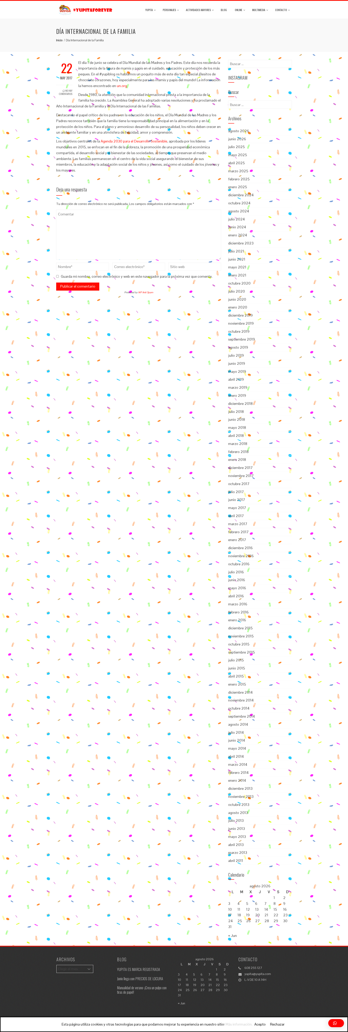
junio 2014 (236, 740)
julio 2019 (236, 355)
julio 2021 (236, 251)
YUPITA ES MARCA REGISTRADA (138, 969)
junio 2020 (237, 299)
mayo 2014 (237, 748)
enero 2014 (237, 780)
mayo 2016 (237, 588)
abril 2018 (236, 435)
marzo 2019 (237, 387)
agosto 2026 (238, 131)
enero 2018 (237, 459)
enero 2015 (237, 684)
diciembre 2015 (240, 628)
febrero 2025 (239, 179)
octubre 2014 (239, 708)
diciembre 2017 (240, 467)
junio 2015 (236, 668)
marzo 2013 (237, 852)
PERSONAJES (169, 10)
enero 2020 (237, 307)
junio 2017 (236, 499)
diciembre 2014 (240, 692)
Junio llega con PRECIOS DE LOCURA (140, 978)
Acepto (260, 1024)
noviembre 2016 (241, 556)
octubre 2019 (239, 331)
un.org (122, 85)
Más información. (239, 1024)
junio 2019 (236, 363)
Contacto (281, 10)
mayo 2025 (237, 155)
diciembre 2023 (241, 243)
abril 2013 (236, 844)
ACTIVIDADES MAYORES (198, 10)
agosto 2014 (238, 724)
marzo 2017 (237, 524)
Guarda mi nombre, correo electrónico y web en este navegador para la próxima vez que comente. (136, 276)
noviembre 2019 (241, 323)
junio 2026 (237, 139)
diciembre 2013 (240, 788)
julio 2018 (236, 411)
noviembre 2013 (241, 796)
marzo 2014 (237, 764)
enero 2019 (237, 395)
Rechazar (277, 1024)
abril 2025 (236, 163)
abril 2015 (236, 676)
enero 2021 (237, 275)
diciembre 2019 (240, 315)
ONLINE (238, 10)
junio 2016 (236, 580)
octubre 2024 (239, 203)
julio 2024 (236, 219)
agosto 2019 (238, 347)
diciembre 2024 (241, 195)
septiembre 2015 (241, 652)
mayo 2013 (237, 836)
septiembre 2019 (241, 339)
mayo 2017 (237, 507)
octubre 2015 (238, 644)
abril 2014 (236, 756)
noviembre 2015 (241, 636)
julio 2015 (236, 660)
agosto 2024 (238, 211)
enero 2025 (237, 187)
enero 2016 (237, 620)
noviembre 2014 (241, 700)
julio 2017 (236, 491)
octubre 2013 (238, 804)
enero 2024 (237, 235)
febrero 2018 (238, 451)
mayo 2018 (237, 427)
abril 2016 (236, 596)
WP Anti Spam (145, 292)
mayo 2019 (237, 371)
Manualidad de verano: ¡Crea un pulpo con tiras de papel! (142, 990)
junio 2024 (237, 227)
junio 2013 (236, 828)
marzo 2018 (237, 443)
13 (257, 909)
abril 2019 (236, 379)
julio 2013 (236, 820)
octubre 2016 (239, 564)
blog (224, 10)
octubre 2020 (239, 283)
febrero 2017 (238, 532)
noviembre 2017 (241, 475)
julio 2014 (236, 732)
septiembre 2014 (241, 716)
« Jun (232, 935)
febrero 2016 (238, 612)
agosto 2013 (238, 812)
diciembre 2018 (240, 403)
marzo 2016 (237, 604)
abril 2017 (236, 515)
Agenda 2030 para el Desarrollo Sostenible (134, 141)
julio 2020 (236, 291)
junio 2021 (236, 259)
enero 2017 (237, 539)
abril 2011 (235, 860)
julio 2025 (236, 146)
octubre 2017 (239, 483)
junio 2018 (236, 419)
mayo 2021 (237, 267)
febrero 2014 (238, 772)
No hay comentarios (65, 92)
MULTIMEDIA (258, 10)
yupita (149, 10)
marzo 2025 (238, 171)
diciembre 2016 (240, 548)
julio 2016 (236, 572)
